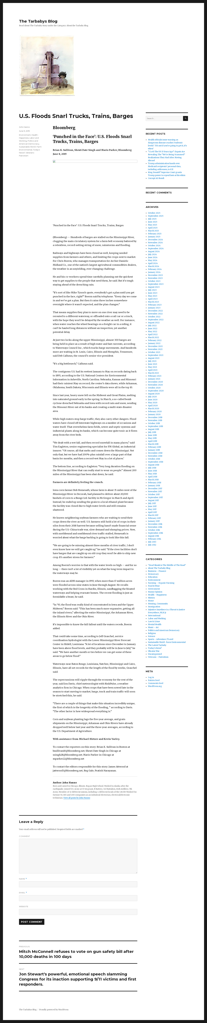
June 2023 (152, 293)
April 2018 (152, 477)
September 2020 (156, 391)
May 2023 (152, 296)
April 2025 (152, 228)
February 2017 (154, 518)
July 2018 (152, 468)
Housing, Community (158, 604)
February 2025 (154, 234)
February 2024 (155, 269)
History (151, 598)
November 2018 (155, 456)
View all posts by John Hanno (76, 798)
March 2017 (153, 515)
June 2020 (152, 399)
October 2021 (154, 352)
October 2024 (154, 245)
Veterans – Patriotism (158, 657)
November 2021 (155, 349)
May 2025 (152, 225)
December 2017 (155, 488)
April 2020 (153, 405)
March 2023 (153, 302)
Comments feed (155, 683)
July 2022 (152, 325)
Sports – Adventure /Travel (160, 639)
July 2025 (152, 219)
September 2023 (155, 284)
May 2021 (152, 367)
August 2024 (154, 251)
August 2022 (154, 322)
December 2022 (155, 311)
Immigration (154, 606)
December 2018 (155, 453)
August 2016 (153, 536)
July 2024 (152, 254)
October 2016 (154, 530)
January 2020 (154, 414)
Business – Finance (157, 571)
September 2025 (155, 216)
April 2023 (153, 299)
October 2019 (154, 423)
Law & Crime (154, 621)
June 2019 (152, 435)
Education (152, 577)
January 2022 (154, 343)
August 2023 (154, 287)
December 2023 (155, 275)
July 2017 (152, 503)
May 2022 (152, 331)
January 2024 (154, 272)
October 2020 (154, 388)
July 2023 (152, 290)
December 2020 (155, 382)
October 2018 (154, 459)
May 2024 (152, 260)
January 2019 (154, 450)
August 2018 (153, 465)
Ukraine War (154, 651)
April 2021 (152, 370)
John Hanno (24, 127)
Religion (152, 633)
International (154, 615)
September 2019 (155, 426)
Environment (25, 135)
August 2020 (154, 394)
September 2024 (156, 248)
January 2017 (154, 521)
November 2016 (155, 527)
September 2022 (155, 319)
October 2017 (154, 494)
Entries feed (154, 680)
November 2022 (155, 314)
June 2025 (152, 222)
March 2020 (153, 408)
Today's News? (155, 648)
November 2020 (155, 385)
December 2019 (155, 417)
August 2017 (153, 500)
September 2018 (155, 462)
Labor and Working (157, 618)
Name (23, 879)
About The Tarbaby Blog (159, 568)
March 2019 (153, 444)
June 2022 (152, 328)
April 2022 (153, 334)
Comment (24, 836)
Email (23, 892)
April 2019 (152, 441)
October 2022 (154, 317)
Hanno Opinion (155, 592)
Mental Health (154, 624)
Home (151, 601)
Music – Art (153, 627)
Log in (151, 677)
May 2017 (152, 509)
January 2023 (154, 308)
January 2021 (154, 379)
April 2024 (153, 263)
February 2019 (154, 447)
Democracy (153, 574)
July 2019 (152, 432)
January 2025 (154, 237)
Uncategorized (155, 654)
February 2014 (154, 539)
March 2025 (153, 231)
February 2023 (155, 305)
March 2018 (153, 479)
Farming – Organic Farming (161, 583)
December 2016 (155, 524)
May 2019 (152, 438)
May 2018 (152, 474)
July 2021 (152, 361)
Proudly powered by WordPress (53, 1009)
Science (151, 636)
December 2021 (155, 346)
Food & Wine (154, 586)
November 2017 (155, 491)
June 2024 (152, 257)
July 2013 (152, 542)
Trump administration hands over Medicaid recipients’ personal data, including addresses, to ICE (164, 166)
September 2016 (155, 533)
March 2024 (153, 266)
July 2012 (152, 545)
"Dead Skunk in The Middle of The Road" (167, 565)
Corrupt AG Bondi (156, 178)
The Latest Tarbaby (157, 645)
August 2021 (153, 358)
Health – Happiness (157, 595)
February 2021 (154, 376)
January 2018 (154, 485)
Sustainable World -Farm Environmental (167, 642)
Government (154, 589)
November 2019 (155, 420)
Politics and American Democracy (164, 630)
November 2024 (155, 242)
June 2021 (152, 364)
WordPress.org (155, 686)
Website (23, 906)
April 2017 (152, 512)
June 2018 (152, 471)
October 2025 (154, 213)
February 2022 (155, 340)
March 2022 (153, 337)
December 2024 (155, 239)
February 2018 (154, 482)
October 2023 (154, 281)
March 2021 (153, 373)
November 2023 (155, 278)
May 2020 (152, 402)
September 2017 (155, 497)
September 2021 (155, 355)
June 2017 (152, 506)
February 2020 (155, 411)
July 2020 (152, 397)
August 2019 (153, 429)
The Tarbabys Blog (38, 21)
